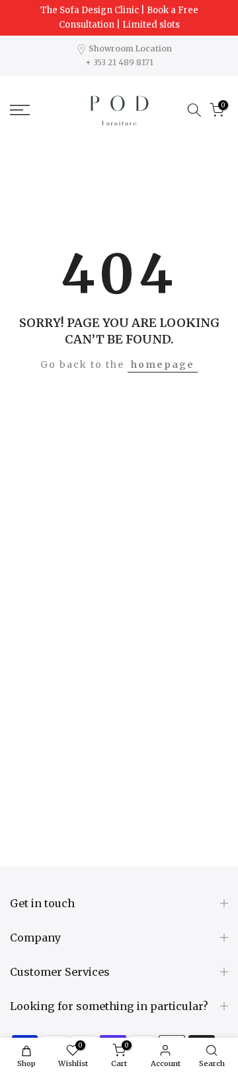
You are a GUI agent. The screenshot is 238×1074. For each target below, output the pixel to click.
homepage (162, 365)
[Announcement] (119, 17)
